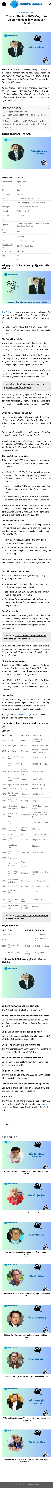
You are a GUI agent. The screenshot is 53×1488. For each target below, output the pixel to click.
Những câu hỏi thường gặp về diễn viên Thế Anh (26, 124)
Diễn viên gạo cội (26, 13)
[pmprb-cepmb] (26, 4)
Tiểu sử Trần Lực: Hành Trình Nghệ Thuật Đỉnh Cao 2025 (26, 1378)
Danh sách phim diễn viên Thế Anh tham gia (24, 121)
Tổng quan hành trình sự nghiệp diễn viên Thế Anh (25, 116)
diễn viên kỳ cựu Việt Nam (28, 715)
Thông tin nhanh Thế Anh (16, 112)
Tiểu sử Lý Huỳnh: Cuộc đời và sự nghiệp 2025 (26, 1213)
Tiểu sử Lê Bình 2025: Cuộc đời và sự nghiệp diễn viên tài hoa (26, 1295)
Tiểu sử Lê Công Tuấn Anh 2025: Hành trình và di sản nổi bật (26, 1172)
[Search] (50, 4)
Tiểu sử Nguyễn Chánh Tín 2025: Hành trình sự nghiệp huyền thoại (26, 1419)
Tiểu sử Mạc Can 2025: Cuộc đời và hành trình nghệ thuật (27, 1253)
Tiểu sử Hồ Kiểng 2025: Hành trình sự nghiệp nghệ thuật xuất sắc (26, 1461)
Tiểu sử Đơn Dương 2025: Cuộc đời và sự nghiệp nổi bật (26, 1336)
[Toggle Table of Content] (46, 108)
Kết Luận (9, 127)
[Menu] (4, 4)
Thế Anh (6, 312)
